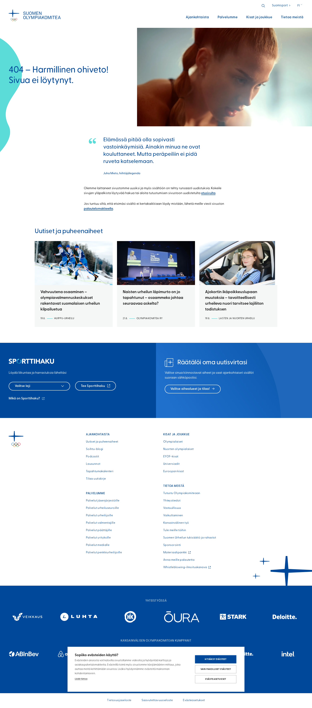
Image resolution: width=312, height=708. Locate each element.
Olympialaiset (173, 441)
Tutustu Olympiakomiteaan (181, 493)
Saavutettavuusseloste (157, 700)
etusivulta (208, 193)
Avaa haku (263, 6)
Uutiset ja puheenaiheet (102, 441)
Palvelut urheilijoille (99, 515)
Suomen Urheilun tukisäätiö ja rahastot (189, 537)
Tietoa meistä (292, 17)
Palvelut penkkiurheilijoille (104, 552)
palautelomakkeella (98, 209)
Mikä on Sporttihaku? (27, 399)
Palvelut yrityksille (98, 537)
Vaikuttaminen (173, 515)
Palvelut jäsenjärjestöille (102, 500)
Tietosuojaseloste (119, 700)
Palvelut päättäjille (99, 530)
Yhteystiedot (171, 500)
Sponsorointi (172, 545)
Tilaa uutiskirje (96, 478)
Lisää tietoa (81, 679)
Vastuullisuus (172, 508)
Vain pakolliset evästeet (215, 669)
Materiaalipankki (175, 552)
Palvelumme (228, 17)
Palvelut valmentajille (100, 523)
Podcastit (92, 456)
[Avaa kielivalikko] (300, 6)
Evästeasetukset (215, 679)
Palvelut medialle (97, 545)
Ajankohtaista (197, 17)
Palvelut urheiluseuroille (102, 508)
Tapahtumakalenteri (99, 471)
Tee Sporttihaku (93, 386)
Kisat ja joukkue (259, 17)
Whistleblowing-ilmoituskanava (186, 567)
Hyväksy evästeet (215, 659)
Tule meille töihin (174, 530)
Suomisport (281, 5)
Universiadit (171, 464)
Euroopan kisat (173, 471)
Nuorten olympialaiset (178, 449)
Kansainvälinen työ (176, 523)
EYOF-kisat (170, 456)
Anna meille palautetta (178, 560)
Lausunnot (93, 464)
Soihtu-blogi (94, 449)
